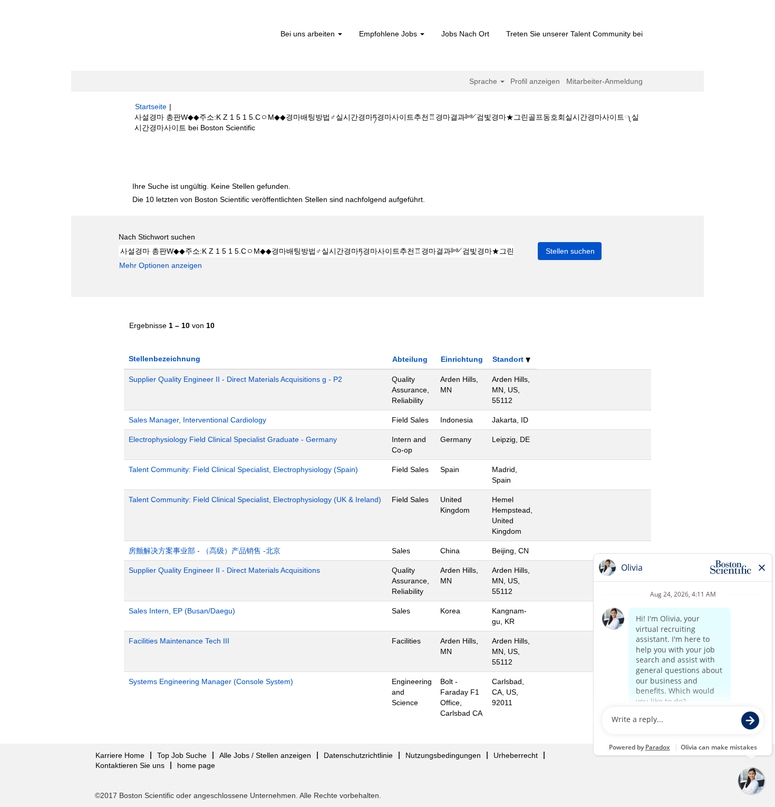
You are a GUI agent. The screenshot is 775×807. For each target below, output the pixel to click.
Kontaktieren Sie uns (129, 765)
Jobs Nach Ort (465, 34)
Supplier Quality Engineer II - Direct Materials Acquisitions (224, 570)
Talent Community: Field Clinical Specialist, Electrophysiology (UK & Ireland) (255, 499)
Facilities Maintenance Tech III (179, 641)
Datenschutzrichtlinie (358, 755)
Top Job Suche (182, 755)
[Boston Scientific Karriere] (195, 38)
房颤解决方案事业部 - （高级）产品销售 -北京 (204, 550)
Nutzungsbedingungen (443, 755)
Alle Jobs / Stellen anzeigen (265, 755)
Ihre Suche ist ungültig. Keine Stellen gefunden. (211, 186)
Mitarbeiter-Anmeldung (604, 81)
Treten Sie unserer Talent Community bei (574, 34)
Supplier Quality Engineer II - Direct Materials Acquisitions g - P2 (235, 379)
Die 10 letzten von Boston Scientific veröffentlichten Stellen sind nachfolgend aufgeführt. (278, 199)
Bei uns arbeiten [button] (308, 34)
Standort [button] (509, 359)
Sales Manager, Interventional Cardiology (197, 420)
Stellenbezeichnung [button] (164, 358)
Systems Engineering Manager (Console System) (211, 681)
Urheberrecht (515, 755)
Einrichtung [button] (462, 359)
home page (196, 765)
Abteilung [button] (410, 359)
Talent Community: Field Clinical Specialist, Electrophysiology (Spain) (243, 469)
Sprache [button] (484, 81)
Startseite (151, 106)
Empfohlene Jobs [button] (389, 34)
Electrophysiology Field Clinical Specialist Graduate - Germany (233, 439)
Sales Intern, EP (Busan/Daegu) (182, 611)
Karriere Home (119, 755)
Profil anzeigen (535, 81)
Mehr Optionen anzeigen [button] (160, 265)
